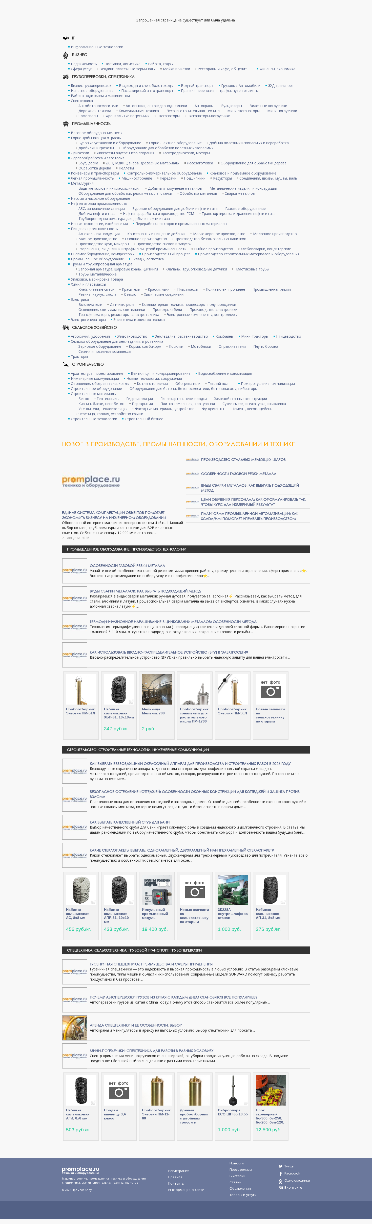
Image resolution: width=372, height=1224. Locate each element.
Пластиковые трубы (252, 269)
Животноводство (132, 336)
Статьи (235, 1182)
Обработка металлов (198, 193)
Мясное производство (97, 238)
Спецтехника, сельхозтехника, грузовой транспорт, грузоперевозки (134, 950)
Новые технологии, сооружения (154, 378)
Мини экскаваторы (243, 110)
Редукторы (222, 178)
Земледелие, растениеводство (181, 336)
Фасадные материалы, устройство (165, 408)
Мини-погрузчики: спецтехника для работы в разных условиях (152, 1050)
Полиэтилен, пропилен (225, 289)
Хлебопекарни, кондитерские (266, 248)
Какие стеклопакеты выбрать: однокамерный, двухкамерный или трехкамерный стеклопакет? (182, 850)
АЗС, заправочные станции (101, 208)
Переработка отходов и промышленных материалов (181, 223)
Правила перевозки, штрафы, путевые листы (220, 90)
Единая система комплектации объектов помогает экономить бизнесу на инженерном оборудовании (114, 515)
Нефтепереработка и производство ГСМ (158, 213)
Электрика (80, 299)
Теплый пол (218, 383)
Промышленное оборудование (97, 259)
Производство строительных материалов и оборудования (249, 254)
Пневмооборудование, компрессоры (102, 254)
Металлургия (82, 183)
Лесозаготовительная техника (193, 110)
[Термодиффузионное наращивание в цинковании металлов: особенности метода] (74, 626)
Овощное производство (146, 238)
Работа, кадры (160, 63)
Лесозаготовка (200, 163)
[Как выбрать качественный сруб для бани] (74, 827)
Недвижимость (84, 63)
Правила (175, 1177)
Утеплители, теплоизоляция (103, 408)
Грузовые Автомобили (240, 85)
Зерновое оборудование (99, 346)
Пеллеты (126, 168)
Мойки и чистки (176, 68)
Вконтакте (293, 1187)
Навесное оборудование (92, 90)
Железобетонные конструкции (240, 398)
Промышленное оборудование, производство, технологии (126, 549)
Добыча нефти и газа (96, 213)
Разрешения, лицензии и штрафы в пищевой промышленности (132, 248)
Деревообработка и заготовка (98, 158)
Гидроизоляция (139, 398)
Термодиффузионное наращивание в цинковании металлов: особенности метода (173, 621)
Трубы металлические (97, 274)
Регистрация (178, 1170)
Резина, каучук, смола (97, 294)
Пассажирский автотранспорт (147, 90)
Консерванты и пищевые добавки (156, 233)
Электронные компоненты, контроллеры (202, 314)
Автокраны (204, 105)
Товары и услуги (243, 1194)
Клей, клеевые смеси (96, 289)
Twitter (289, 1166)
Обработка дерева (94, 168)
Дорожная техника (94, 110)
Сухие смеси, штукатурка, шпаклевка (254, 403)
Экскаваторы (168, 115)
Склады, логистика (148, 259)
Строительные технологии (94, 418)
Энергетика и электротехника (139, 319)
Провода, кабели (167, 309)
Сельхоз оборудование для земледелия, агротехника (117, 341)
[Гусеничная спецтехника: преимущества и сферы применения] (74, 971)
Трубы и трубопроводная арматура (101, 264)
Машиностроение (136, 178)
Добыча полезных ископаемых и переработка (249, 142)
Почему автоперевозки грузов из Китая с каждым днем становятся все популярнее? (173, 997)
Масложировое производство (219, 233)
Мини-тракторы (254, 336)
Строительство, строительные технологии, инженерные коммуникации (138, 749)
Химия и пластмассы (88, 284)
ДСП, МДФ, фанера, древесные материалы (142, 163)
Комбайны (225, 336)
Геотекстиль (108, 398)
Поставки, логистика (122, 63)
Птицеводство (288, 336)
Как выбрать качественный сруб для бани (130, 822)
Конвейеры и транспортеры (95, 173)
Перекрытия (142, 403)
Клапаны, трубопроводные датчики (196, 269)
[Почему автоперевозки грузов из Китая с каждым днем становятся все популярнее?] (74, 999)
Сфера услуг (81, 68)
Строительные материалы (93, 393)
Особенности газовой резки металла (238, 473)
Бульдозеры (231, 105)
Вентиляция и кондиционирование (161, 373)
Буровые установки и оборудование (109, 142)
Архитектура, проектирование (97, 373)
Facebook (292, 1173)
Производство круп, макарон (103, 243)
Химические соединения (164, 294)
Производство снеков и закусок (164, 243)
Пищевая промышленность (94, 228)
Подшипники (194, 178)
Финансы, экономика (277, 68)
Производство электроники (213, 309)
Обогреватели (187, 383)
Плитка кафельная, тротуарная (187, 403)
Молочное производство (275, 233)
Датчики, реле (122, 304)
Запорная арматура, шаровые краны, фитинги (118, 269)
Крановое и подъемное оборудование (243, 173)
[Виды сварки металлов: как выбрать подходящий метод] (192, 487)
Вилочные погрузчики (268, 105)
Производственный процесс (166, 254)
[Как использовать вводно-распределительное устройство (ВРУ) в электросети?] (74, 654)
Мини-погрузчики (282, 110)
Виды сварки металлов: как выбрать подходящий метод (145, 591)
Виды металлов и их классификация (109, 188)
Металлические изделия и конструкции (243, 188)
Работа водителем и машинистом (100, 95)
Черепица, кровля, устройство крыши (110, 413)
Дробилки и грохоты (96, 147)
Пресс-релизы (241, 1169)
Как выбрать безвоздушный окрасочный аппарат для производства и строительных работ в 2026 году (190, 763)
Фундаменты (213, 408)
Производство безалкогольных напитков (210, 238)
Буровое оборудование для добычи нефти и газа (175, 208)
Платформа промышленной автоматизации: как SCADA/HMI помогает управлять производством (249, 516)
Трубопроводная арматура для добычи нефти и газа (124, 218)
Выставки (237, 1175)
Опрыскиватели (232, 346)
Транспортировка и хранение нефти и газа (239, 213)
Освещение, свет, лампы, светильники (111, 309)
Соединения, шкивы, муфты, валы (268, 178)
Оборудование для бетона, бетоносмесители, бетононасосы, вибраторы (194, 388)
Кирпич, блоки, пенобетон (101, 403)
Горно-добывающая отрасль (96, 137)
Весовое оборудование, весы (96, 132)
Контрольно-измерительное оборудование (164, 173)
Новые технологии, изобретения (99, 223)
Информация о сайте (186, 1189)
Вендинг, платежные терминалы (127, 68)
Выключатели (90, 304)
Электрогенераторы (88, 319)
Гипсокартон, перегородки (183, 398)
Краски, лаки (159, 289)
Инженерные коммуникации (95, 378)
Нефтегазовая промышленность (99, 203)
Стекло (130, 294)
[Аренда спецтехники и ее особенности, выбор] (74, 1027)
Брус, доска (88, 163)
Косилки (176, 346)
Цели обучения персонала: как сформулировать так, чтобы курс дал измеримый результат (253, 502)
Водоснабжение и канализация (225, 373)
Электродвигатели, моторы (186, 153)
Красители (131, 289)
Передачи (168, 178)
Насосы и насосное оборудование (100, 198)
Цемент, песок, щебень (252, 408)
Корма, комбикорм (145, 346)
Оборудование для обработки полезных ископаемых (167, 147)
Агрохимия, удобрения (90, 336)
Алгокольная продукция (99, 233)
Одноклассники (297, 1180)
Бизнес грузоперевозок (91, 85)
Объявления (240, 1188)
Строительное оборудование (96, 388)
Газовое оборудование (245, 208)
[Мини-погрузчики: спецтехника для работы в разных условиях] (74, 1055)
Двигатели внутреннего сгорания (125, 153)
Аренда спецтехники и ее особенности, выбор (136, 1025)
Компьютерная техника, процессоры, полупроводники (189, 304)
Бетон (83, 398)
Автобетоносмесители (98, 105)
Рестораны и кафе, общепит (222, 68)
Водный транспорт (197, 85)
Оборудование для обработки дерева (253, 163)
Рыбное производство (213, 248)
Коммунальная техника (139, 110)
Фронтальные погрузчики (128, 115)
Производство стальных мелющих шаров (243, 459)
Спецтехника (82, 100)
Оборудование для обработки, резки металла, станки (125, 193)
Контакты (176, 1183)
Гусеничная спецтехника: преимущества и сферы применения (151, 964)
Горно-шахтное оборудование (175, 142)
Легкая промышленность (92, 178)
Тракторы (79, 356)
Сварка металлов (240, 193)
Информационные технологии (97, 46)
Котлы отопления (152, 383)
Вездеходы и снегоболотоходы (146, 85)
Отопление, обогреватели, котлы (100, 383)
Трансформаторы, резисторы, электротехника (118, 314)
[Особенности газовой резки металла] (192, 473)
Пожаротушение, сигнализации (268, 383)
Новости (237, 1163)
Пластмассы (187, 289)
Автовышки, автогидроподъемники (156, 105)
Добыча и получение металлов (175, 188)
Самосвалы (88, 115)
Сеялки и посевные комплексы (104, 351)
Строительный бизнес (144, 418)
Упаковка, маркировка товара (97, 279)
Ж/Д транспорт (281, 85)
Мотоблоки (201, 346)
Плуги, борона (265, 346)
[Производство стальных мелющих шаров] (192, 459)
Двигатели (80, 153)
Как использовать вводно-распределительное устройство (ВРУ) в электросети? (169, 652)
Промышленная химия (272, 289)
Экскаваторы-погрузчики (208, 115)
